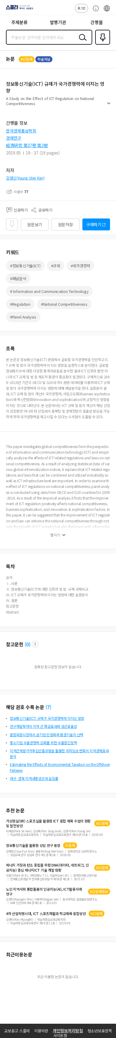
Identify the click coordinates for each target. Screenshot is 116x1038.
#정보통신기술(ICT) (25, 266)
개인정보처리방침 (68, 1031)
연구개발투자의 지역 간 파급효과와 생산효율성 (43, 726)
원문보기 (34, 224)
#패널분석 (18, 278)
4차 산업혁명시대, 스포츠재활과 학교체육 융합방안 (46, 913)
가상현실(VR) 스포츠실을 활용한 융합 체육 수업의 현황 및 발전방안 (48, 823)
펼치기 (55, 535)
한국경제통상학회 (21, 131)
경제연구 (13, 138)
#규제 (55, 266)
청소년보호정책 (99, 1031)
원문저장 (65, 224)
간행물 (96, 22)
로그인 (81, 8)
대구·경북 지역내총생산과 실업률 (34, 778)
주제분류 (19, 22)
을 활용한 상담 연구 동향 (33, 845)
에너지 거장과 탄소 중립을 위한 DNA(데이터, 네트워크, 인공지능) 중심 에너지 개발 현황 (47, 867)
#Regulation (20, 304)
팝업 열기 (35, 644)
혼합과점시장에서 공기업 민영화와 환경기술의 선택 (46, 734)
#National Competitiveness (64, 304)
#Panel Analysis (23, 317)
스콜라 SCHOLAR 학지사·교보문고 (18, 9)
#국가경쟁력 (80, 266)
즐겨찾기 (101, 44)
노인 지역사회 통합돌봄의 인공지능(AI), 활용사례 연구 (44, 891)
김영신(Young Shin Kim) (25, 178)
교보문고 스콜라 (17, 1031)
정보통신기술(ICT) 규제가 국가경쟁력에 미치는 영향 (47, 718)
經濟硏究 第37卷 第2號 (27, 145)
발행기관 (58, 22)
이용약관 (41, 1031)
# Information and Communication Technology (49, 291)
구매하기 (93, 224)
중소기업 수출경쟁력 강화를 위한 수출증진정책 (43, 742)
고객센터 (94, 11)
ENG (107, 11)
